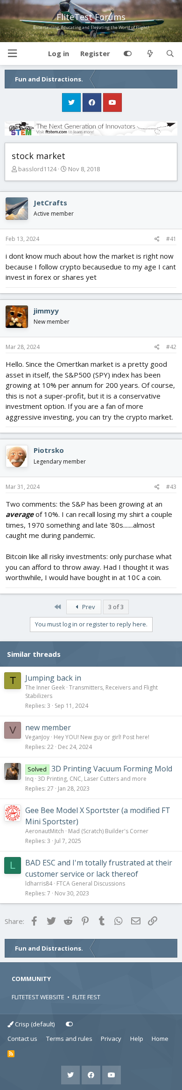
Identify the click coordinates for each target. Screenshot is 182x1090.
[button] (12, 53)
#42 (171, 347)
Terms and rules (69, 1038)
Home (160, 1038)
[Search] (170, 53)
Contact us (22, 1038)
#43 (171, 487)
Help (136, 1038)
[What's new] (150, 53)
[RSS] (11, 1053)
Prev (88, 607)
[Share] (157, 239)
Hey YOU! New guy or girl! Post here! (101, 737)
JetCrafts (50, 202)
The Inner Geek (45, 687)
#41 (171, 239)
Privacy (111, 1038)
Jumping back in (53, 678)
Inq (29, 779)
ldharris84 (38, 883)
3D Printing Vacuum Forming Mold (111, 768)
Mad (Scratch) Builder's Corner (108, 831)
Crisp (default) (34, 1024)
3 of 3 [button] (116, 607)
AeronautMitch (44, 831)
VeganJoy (37, 737)
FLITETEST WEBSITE (38, 997)
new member (48, 727)
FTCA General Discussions (90, 883)
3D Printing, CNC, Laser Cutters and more (92, 779)
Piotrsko (49, 450)
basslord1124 (37, 169)
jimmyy (46, 310)
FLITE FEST (86, 997)
